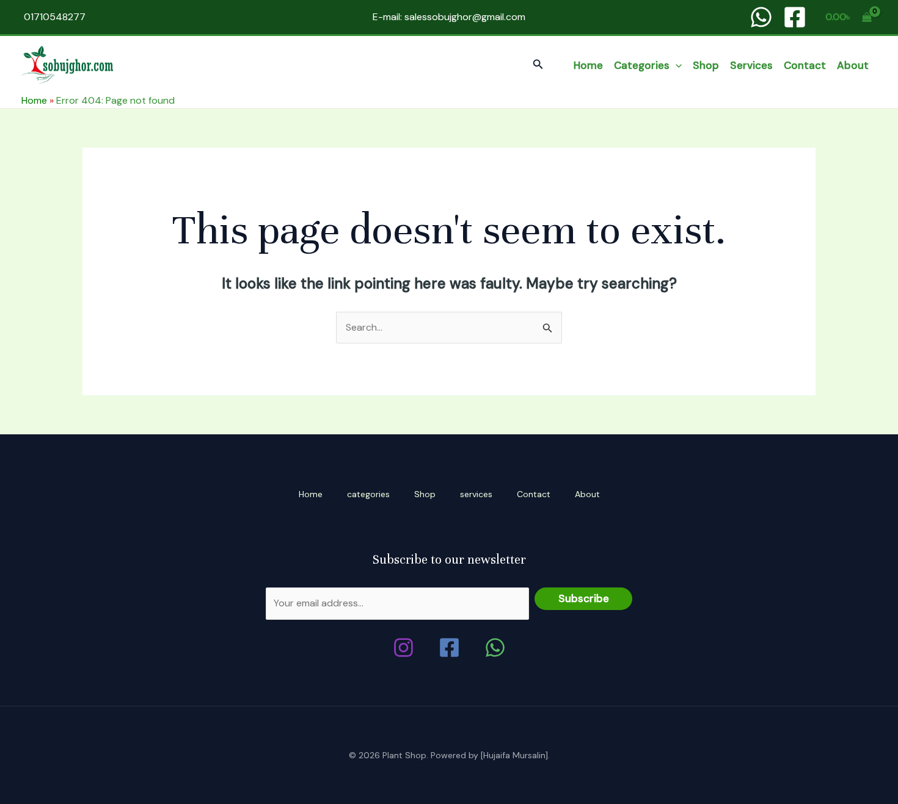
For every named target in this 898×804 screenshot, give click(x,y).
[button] (538, 65)
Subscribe (583, 598)
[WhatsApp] (761, 17)
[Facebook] (795, 17)
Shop (706, 65)
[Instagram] (403, 647)
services (751, 65)
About (853, 65)
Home (588, 65)
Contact (805, 65)
